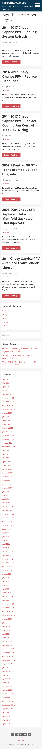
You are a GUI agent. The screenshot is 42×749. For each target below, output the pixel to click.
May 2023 (6, 495)
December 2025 (8, 398)
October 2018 (7, 701)
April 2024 (6, 462)
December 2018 (8, 694)
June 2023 (6, 492)
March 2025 (6, 424)
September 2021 (8, 570)
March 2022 (6, 548)
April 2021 (6, 589)
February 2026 (7, 390)
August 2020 (7, 619)
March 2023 (6, 503)
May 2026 (6, 383)
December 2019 (8, 649)
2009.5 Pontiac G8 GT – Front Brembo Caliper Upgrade (19, 169)
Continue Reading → (11, 62)
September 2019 (8, 660)
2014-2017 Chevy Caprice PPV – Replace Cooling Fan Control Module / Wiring (19, 123)
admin (6, 46)
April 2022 (6, 544)
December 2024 (8, 435)
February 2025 (7, 428)
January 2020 (7, 645)
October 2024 (7, 443)
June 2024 (6, 454)
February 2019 (7, 686)
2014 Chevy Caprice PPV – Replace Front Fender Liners (21, 263)
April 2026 (6, 387)
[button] (38, 4)
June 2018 (6, 716)
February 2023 (7, 506)
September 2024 (8, 447)
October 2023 (7, 484)
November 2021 (8, 563)
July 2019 (5, 668)
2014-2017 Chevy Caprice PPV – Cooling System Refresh (19, 32)
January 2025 (7, 432)
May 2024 (6, 458)
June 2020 (6, 626)
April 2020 (6, 634)
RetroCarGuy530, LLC (14, 2)
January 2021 (7, 600)
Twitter (5, 322)
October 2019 (7, 656)
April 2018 (6, 724)
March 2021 (6, 593)
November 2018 (8, 697)
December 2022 (8, 514)
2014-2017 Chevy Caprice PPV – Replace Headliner (19, 76)
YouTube (5, 311)
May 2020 (6, 630)
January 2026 (7, 394)
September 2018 (8, 705)
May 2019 (6, 675)
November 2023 (8, 480)
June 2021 (6, 581)
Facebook (6, 318)
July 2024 (5, 450)
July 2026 (5, 379)
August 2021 (7, 574)
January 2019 (7, 690)
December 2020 (8, 604)
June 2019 (6, 671)
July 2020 (5, 623)
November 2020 (8, 608)
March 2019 (6, 683)
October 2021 (7, 566)
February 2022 (7, 551)
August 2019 (7, 664)
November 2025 (8, 402)
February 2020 (7, 641)
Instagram (6, 315)
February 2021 (7, 596)
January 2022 (7, 555)
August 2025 (7, 413)
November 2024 (8, 439)
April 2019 (6, 679)
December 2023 (8, 477)
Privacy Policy (21, 740)
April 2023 (6, 499)
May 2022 (6, 540)
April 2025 (6, 420)
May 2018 (6, 720)
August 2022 (7, 529)
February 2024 (7, 469)
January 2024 (7, 473)
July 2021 (5, 578)
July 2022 (5, 533)
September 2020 (8, 615)
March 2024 (6, 465)
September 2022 (8, 525)
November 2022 (8, 518)
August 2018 (7, 709)
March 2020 (6, 638)
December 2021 (8, 559)
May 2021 (6, 585)
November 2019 (8, 653)
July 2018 (5, 712)
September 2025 (8, 409)
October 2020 (7, 611)
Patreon (5, 326)
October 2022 (7, 521)
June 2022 (6, 537)
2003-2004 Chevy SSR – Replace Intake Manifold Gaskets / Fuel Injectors (19, 216)
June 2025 (6, 417)
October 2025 (7, 405)
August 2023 (7, 488)
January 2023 (7, 510)
